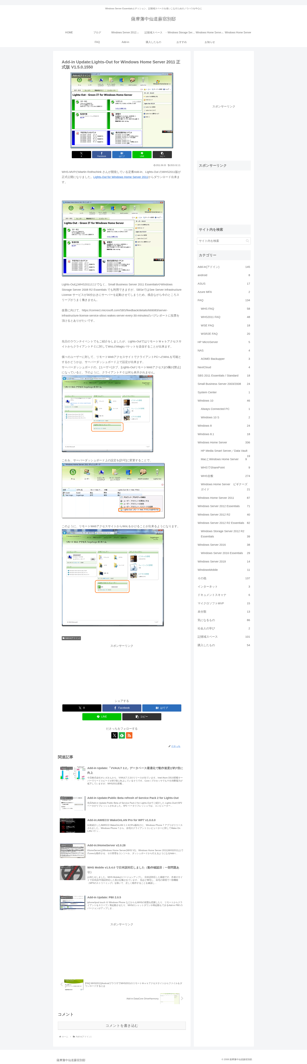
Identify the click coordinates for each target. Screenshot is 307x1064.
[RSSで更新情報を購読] (129, 735)
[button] (162, 154)
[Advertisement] (122, 671)
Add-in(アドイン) (72, 638)
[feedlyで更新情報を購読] (122, 735)
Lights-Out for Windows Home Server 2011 (120, 177)
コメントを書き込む (122, 1026)
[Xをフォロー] (114, 735)
